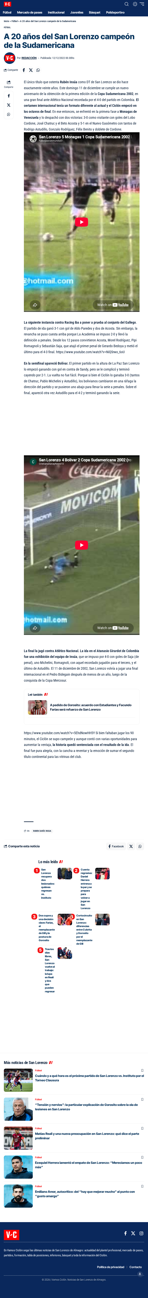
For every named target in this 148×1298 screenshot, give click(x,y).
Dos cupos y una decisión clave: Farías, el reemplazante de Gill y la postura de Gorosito (47, 928)
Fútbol (15, 21)
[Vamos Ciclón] (7, 4)
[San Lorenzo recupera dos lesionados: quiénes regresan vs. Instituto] (65, 873)
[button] (127, 4)
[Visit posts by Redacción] (9, 58)
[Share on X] (31, 70)
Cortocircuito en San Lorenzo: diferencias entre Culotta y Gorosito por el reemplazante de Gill (84, 929)
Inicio (6, 21)
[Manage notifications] (140, 1274)
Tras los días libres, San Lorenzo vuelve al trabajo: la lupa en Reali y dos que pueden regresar (50, 970)
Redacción (29, 57)
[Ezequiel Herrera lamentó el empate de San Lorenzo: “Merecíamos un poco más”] (18, 1167)
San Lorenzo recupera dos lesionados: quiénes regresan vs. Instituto (48, 883)
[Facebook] (125, 1233)
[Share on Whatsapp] (38, 70)
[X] (133, 1233)
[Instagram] (141, 1233)
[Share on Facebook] (23, 70)
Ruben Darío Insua (42, 831)
